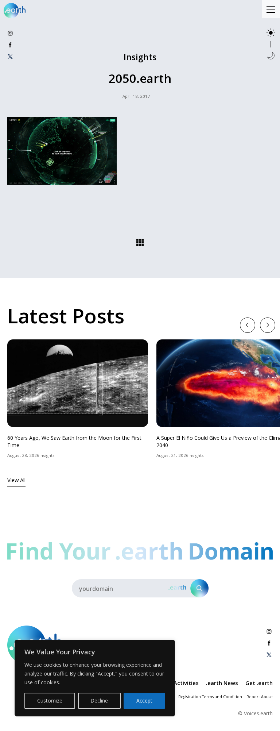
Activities (186, 682)
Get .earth (259, 682)
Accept (144, 700)
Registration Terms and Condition (210, 696)
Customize (49, 700)
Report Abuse (259, 696)
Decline (99, 700)
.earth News (222, 682)
